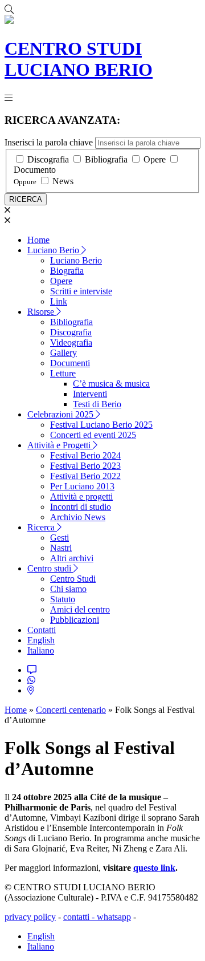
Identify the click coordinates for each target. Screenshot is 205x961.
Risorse (41, 312)
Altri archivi (71, 558)
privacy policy (30, 917)
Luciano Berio (54, 250)
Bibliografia (106, 159)
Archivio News (77, 517)
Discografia (48, 159)
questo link (154, 868)
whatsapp (114, 917)
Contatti (41, 630)
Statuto (62, 599)
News (62, 181)
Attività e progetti (81, 496)
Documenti (70, 363)
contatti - (80, 917)
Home (38, 240)
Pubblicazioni (74, 620)
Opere (155, 159)
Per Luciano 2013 (82, 486)
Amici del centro (80, 609)
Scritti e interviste (81, 291)
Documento (35, 170)
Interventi (90, 394)
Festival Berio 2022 (85, 476)
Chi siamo (68, 589)
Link (58, 301)
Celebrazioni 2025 (61, 414)
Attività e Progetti (60, 445)
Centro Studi (73, 578)
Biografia (67, 270)
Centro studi (50, 568)
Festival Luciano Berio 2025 (101, 424)
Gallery (63, 353)
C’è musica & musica (111, 383)
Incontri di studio (80, 507)
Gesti (59, 537)
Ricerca (42, 527)
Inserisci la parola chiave (49, 142)
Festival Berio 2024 (85, 455)
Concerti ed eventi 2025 (93, 435)
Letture (63, 373)
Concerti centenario (71, 710)
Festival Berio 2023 (85, 466)
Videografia (71, 342)
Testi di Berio (97, 404)
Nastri (61, 548)
